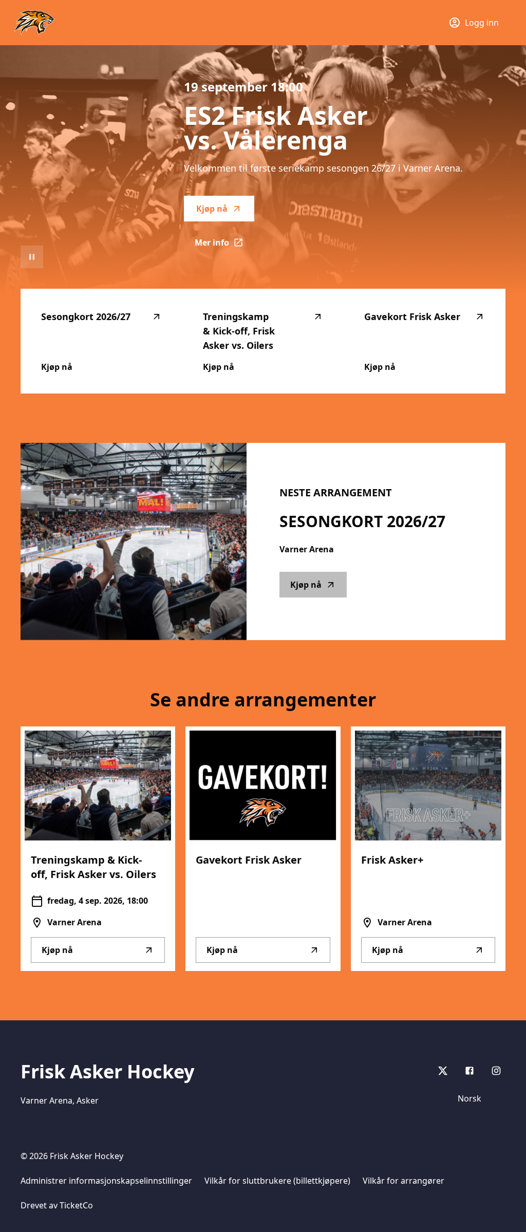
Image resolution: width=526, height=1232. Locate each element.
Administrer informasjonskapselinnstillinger (106, 1180)
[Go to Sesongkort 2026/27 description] (134, 541)
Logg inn (482, 22)
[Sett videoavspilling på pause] (32, 257)
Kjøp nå (212, 208)
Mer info (224, 245)
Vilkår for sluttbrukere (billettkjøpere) (277, 1180)
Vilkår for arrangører (403, 1180)
